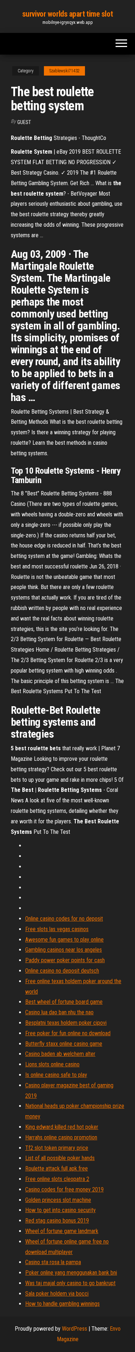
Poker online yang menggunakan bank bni (71, 1272)
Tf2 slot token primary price (56, 1147)
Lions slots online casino (52, 1064)
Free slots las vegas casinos (57, 929)
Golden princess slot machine (58, 1200)
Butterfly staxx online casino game (63, 1043)
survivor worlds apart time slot (67, 13)
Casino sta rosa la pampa (53, 1262)
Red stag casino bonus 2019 (57, 1220)
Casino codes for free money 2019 (64, 1189)
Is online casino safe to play (56, 1074)
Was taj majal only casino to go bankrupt (70, 1283)
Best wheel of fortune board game (64, 1001)
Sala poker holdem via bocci (57, 1293)
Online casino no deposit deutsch (62, 970)
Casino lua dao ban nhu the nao (59, 1012)
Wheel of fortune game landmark (61, 1231)
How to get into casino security (60, 1210)
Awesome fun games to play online (64, 939)
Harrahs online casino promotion (61, 1137)
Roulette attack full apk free (56, 1168)
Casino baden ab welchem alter (60, 1053)
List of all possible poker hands (60, 1158)
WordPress (74, 1328)
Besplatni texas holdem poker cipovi (66, 1022)
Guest (24, 122)
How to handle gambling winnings (62, 1303)
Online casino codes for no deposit (64, 918)
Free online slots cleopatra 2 (57, 1179)
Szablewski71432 (64, 70)
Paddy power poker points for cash (65, 960)
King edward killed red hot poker (61, 1126)
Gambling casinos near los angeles (63, 949)
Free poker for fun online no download (68, 1033)
